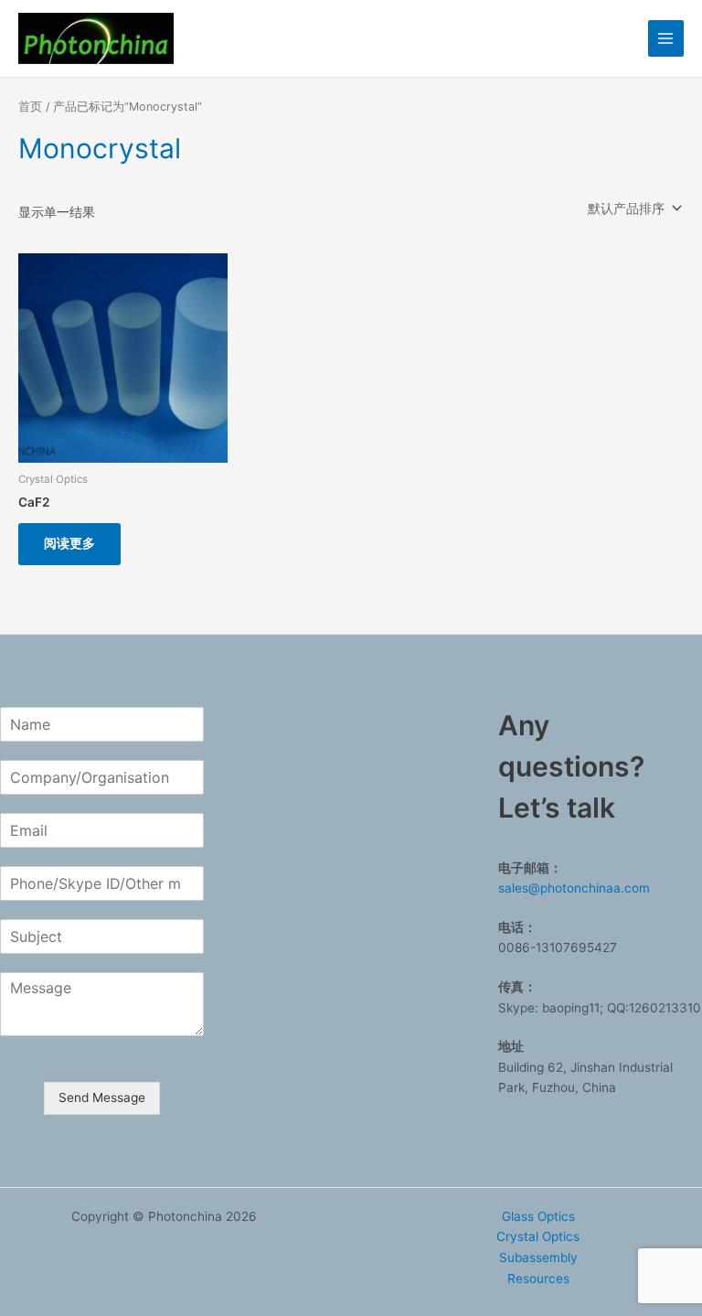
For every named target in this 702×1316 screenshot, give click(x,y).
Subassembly (538, 1257)
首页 (30, 106)
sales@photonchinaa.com (574, 888)
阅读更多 (69, 543)
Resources (538, 1278)
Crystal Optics (538, 1236)
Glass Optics (538, 1216)
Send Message (101, 1097)
